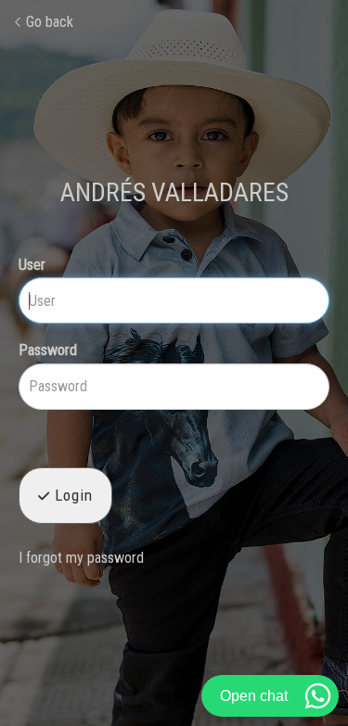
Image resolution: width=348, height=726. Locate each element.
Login (71, 495)
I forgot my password (81, 558)
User (32, 265)
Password (48, 350)
